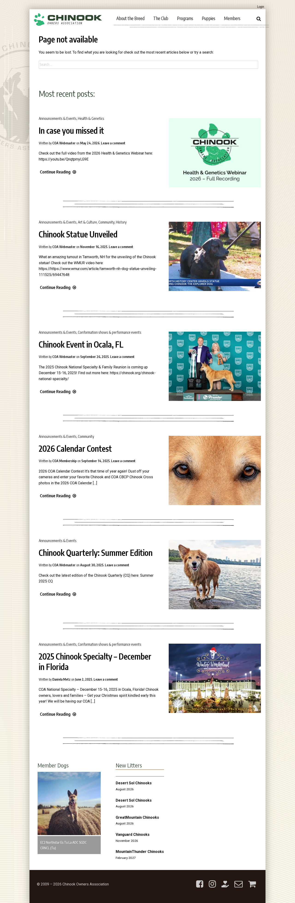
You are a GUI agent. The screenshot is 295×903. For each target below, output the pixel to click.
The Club (160, 18)
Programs (185, 18)
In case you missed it (71, 130)
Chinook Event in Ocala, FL (81, 344)
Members (232, 18)
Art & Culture (87, 222)
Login (260, 7)
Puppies (208, 18)
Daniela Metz (61, 679)
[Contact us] (238, 880)
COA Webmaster (64, 143)
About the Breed (130, 18)
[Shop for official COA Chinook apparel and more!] (252, 880)
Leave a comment (113, 143)
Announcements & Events (58, 118)
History (121, 222)
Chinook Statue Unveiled (78, 234)
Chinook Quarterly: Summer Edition (96, 553)
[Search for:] (148, 64)
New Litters (129, 765)
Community (106, 222)
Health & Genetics (91, 118)
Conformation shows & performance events (109, 332)
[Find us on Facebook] (200, 880)
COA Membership (64, 461)
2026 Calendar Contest (75, 448)
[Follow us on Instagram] (212, 880)
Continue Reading (55, 171)
